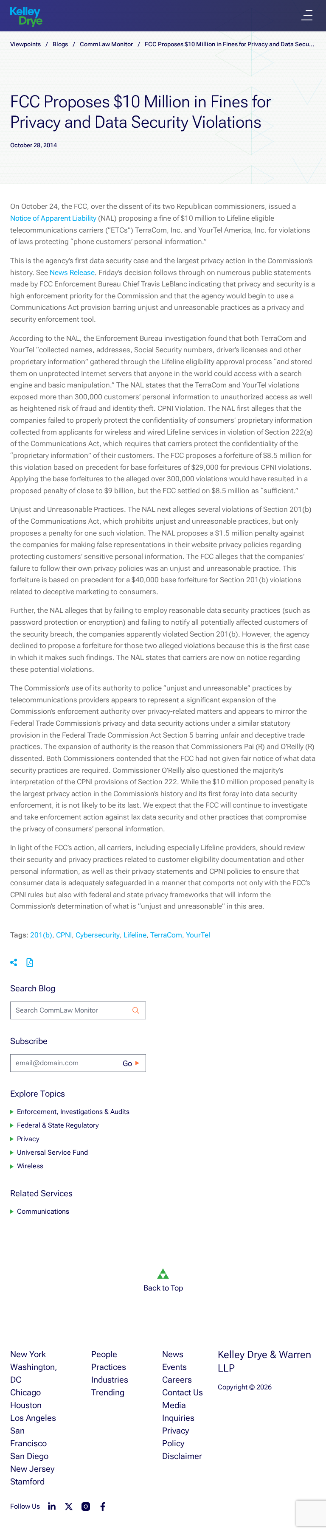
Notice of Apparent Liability (53, 218)
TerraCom (166, 935)
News (172, 1354)
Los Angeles (33, 1418)
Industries (109, 1380)
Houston (26, 1405)
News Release (72, 272)
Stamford (27, 1481)
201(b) (41, 935)
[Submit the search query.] (136, 1010)
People (104, 1354)
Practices (108, 1367)
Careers (177, 1380)
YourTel (198, 935)
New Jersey (32, 1469)
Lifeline (135, 935)
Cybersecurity (98, 935)
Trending (107, 1392)
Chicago (25, 1392)
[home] (26, 17)
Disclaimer (182, 1456)
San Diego (29, 1456)
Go (127, 1063)
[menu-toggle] (307, 15)
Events (174, 1367)
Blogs (60, 44)
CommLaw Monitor (106, 44)
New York (28, 1354)
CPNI (64, 935)
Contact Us (182, 1392)
